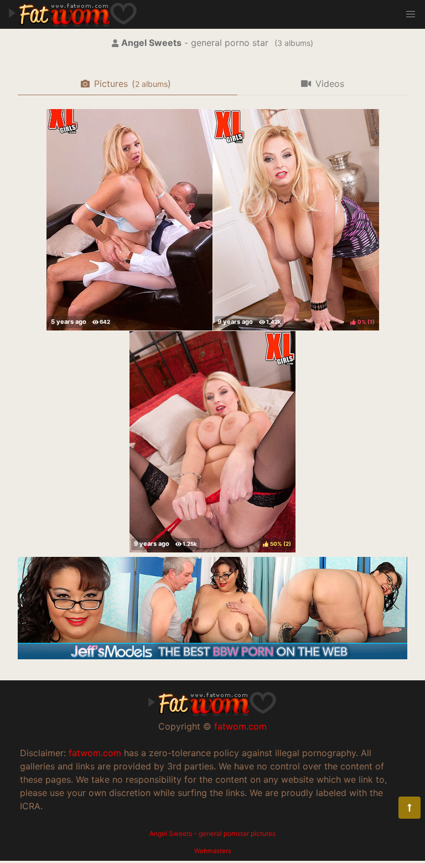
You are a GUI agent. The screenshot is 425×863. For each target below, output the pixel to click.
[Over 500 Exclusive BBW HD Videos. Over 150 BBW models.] (212, 656)
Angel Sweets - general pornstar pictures (212, 833)
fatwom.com (240, 726)
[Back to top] (409, 808)
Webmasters (212, 851)
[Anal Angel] (129, 219)
